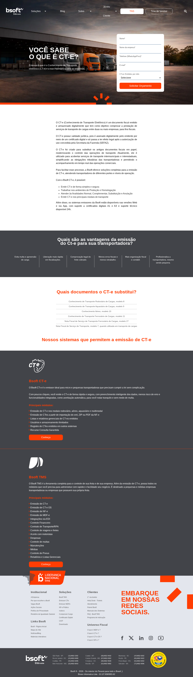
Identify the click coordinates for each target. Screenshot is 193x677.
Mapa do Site (36, 630)
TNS (132, 11)
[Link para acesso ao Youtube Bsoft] (161, 638)
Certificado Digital (66, 618)
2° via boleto (92, 597)
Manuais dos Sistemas (96, 611)
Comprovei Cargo (66, 614)
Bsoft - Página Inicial (38, 627)
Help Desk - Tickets (94, 601)
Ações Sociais (36, 607)
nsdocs (62, 611)
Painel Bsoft (91, 607)
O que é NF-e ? (93, 640)
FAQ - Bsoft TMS (93, 614)
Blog (62, 11)
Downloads (63, 624)
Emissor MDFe (64, 604)
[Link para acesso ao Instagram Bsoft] (151, 638)
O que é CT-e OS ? (94, 637)
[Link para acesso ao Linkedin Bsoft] (141, 638)
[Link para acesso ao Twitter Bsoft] (131, 638)
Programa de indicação (96, 618)
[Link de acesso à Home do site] (17, 11)
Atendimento (92, 604)
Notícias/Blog (36, 633)
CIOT (61, 621)
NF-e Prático (64, 607)
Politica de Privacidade (39, 611)
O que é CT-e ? (93, 633)
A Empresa (35, 597)
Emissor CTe (64, 601)
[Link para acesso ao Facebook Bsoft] (122, 638)
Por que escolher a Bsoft (40, 601)
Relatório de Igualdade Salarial (43, 614)
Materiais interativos (38, 637)
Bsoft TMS (63, 597)
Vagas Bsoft (35, 604)
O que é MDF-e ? (93, 630)
